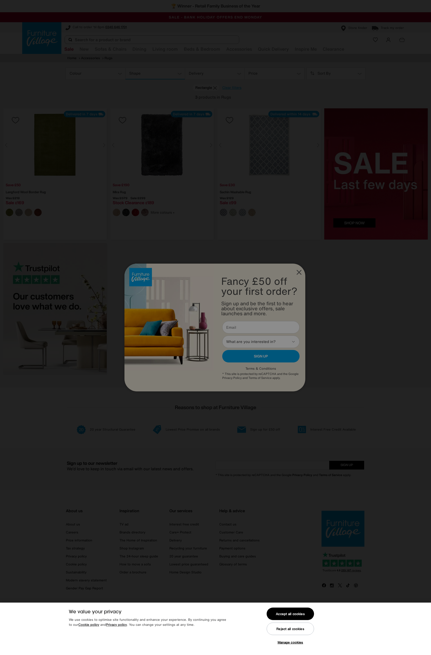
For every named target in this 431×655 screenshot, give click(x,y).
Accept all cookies (290, 614)
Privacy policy (116, 624)
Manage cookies (290, 642)
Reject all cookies (290, 629)
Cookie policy (88, 624)
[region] (215, 629)
